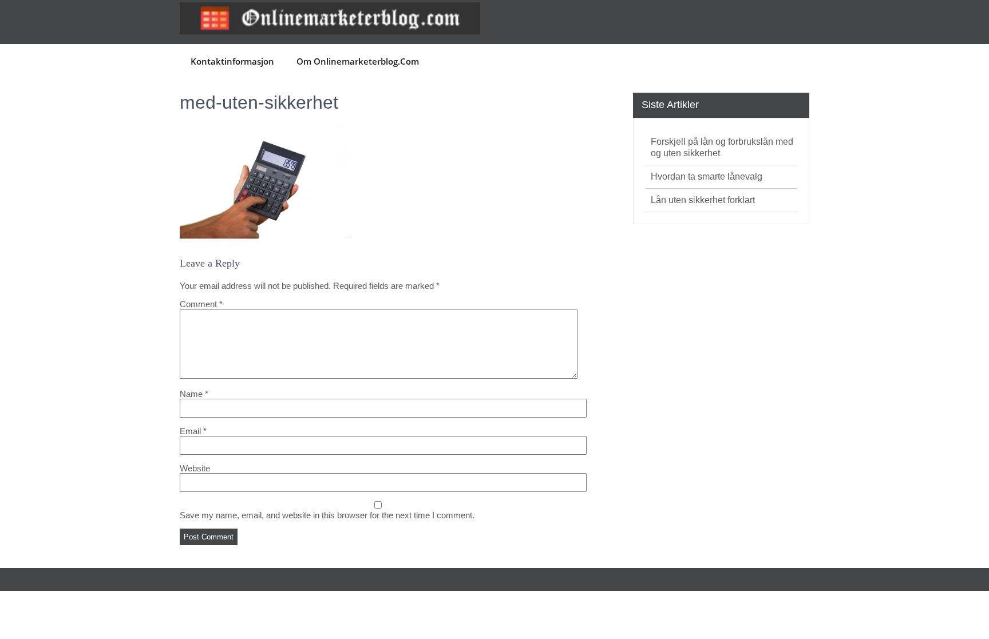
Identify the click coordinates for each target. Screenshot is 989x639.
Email (193, 431)
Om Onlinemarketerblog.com (357, 61)
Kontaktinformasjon (232, 61)
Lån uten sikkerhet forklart (703, 200)
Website (195, 468)
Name (194, 394)
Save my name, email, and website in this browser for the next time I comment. (327, 515)
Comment (201, 304)
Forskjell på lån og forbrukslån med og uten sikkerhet (722, 147)
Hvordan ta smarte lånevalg (706, 176)
